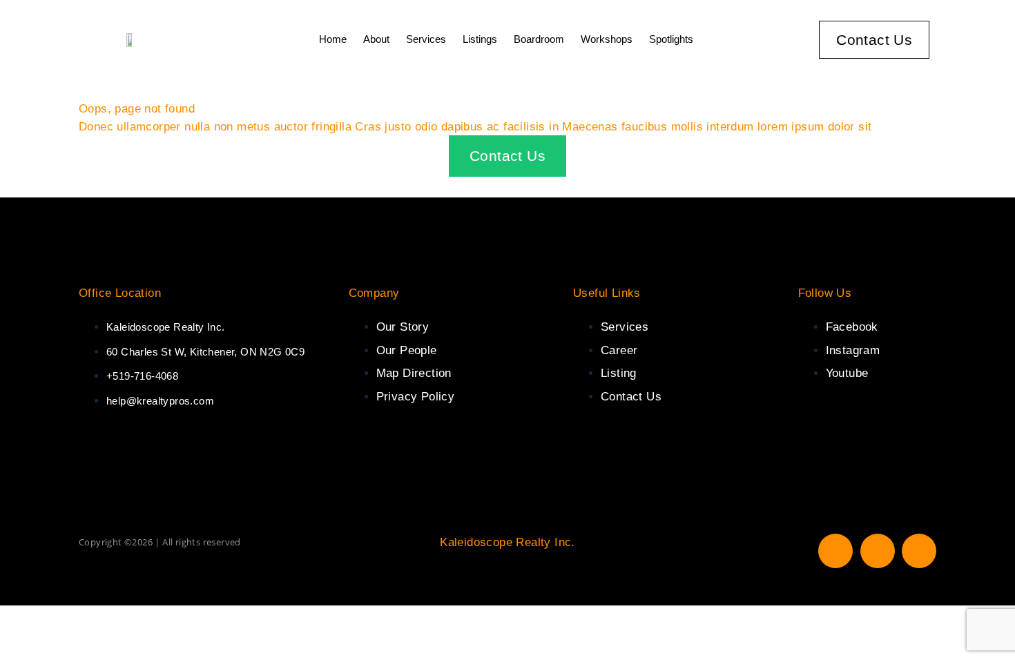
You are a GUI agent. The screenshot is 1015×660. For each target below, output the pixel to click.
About (376, 39)
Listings (480, 39)
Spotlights (671, 39)
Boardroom (539, 39)
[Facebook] (835, 551)
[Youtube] (919, 551)
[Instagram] (877, 551)
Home (333, 39)
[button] (957, 39)
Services (426, 39)
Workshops (606, 39)
